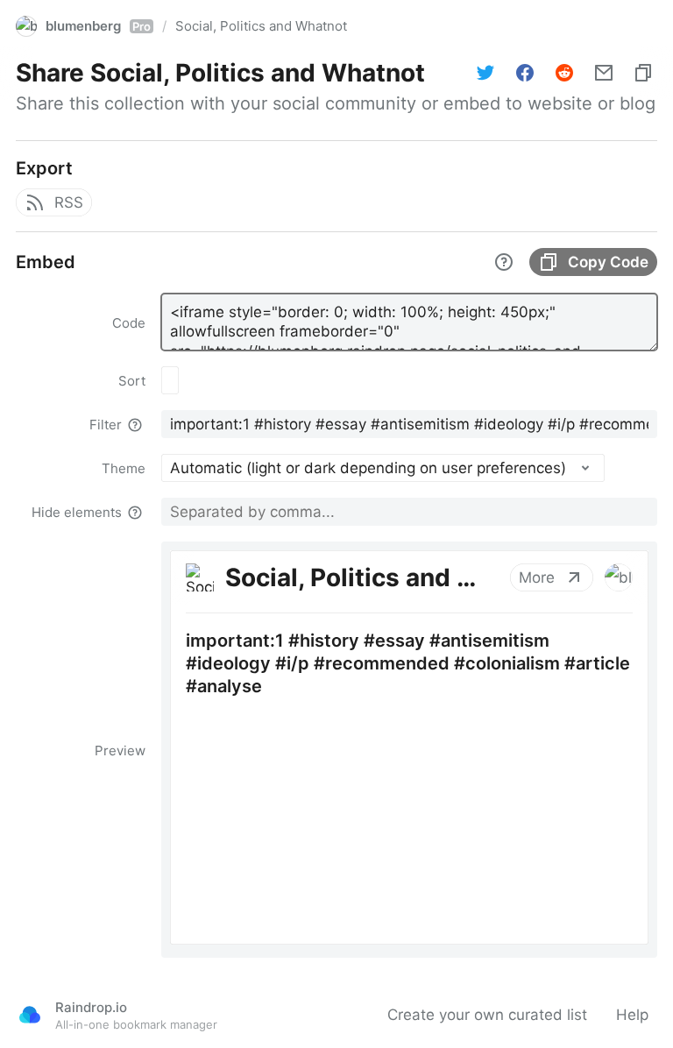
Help (632, 1014)
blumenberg (98, 26)
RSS (68, 202)
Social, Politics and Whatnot (261, 26)
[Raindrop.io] (30, 1015)
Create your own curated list (487, 1014)
